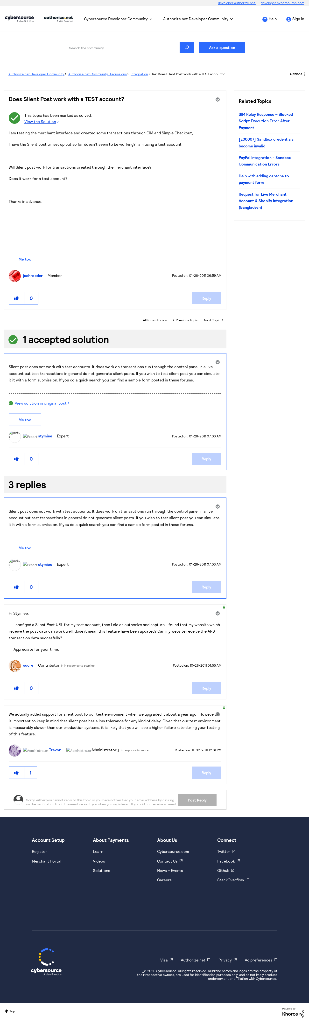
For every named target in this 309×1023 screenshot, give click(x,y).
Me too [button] (25, 259)
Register (39, 851)
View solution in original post (41, 403)
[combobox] (129, 47)
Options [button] (296, 74)
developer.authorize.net (237, 3)
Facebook (226, 861)
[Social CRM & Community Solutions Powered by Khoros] (293, 1012)
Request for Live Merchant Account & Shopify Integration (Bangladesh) (266, 201)
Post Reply (197, 800)
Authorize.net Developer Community (195, 18)
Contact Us (167, 861)
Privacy (225, 960)
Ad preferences (258, 960)
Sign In (298, 18)
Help (273, 18)
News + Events (170, 870)
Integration (139, 74)
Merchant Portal (46, 861)
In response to (79, 665)
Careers (164, 880)
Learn (98, 851)
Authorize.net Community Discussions (97, 74)
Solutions (101, 870)
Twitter (223, 851)
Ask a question (222, 47)
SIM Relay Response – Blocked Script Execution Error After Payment (266, 121)
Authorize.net (193, 960)
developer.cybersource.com (282, 3)
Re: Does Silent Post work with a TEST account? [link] (188, 74)
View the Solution (40, 121)
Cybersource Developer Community (19, 19)
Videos (99, 861)
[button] (16, 298)
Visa (164, 960)
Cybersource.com (173, 851)
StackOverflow (230, 880)
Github (223, 870)
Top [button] (12, 1011)
